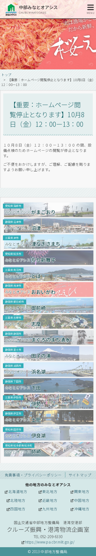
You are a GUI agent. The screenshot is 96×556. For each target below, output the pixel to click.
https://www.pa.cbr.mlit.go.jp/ (49, 542)
